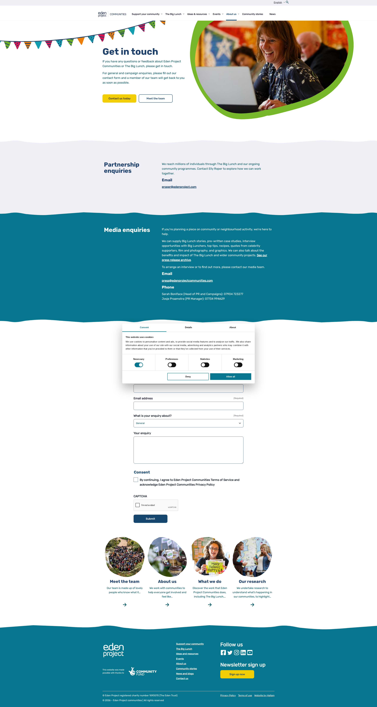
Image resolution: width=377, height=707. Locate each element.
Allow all (230, 376)
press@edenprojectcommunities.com (187, 280)
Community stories (186, 668)
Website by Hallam (264, 695)
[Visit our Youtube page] (249, 652)
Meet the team (156, 98)
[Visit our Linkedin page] (243, 652)
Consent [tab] (144, 327)
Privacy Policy (228, 695)
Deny (188, 376)
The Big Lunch (184, 648)
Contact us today (119, 98)
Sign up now (237, 674)
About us (181, 663)
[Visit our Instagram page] (236, 652)
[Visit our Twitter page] (230, 652)
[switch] (172, 364)
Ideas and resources (187, 653)
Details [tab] (188, 327)
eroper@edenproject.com (179, 187)
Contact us (182, 678)
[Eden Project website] (115, 653)
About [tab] (232, 327)
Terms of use (245, 695)
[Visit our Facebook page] (223, 652)
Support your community (190, 643)
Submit (150, 518)
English (278, 2)
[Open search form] (287, 3)
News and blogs (185, 673)
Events (180, 658)
